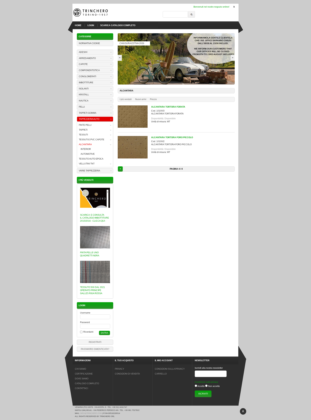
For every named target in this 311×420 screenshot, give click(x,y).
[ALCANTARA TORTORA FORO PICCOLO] (134, 157)
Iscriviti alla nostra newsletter (209, 368)
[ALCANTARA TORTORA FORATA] (134, 127)
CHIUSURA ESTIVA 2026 (132, 43)
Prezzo (153, 99)
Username (85, 313)
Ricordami (88, 332)
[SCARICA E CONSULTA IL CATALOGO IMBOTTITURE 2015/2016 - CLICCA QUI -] (95, 209)
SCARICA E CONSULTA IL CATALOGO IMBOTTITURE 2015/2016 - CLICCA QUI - (94, 218)
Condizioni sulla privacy (206, 382)
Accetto (201, 386)
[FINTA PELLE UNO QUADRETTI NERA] (95, 249)
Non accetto (214, 386)
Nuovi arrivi (140, 99)
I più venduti (126, 99)
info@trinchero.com (91, 413)
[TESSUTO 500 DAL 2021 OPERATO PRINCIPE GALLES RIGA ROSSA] (95, 284)
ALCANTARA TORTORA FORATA (168, 107)
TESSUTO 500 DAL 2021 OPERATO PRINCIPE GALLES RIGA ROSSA (92, 290)
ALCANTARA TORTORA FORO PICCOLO (172, 137)
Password (85, 322)
